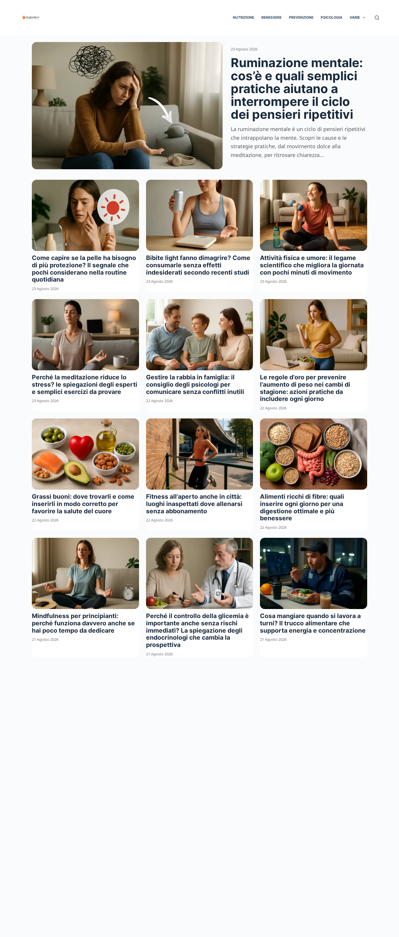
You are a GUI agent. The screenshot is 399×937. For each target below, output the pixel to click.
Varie (355, 17)
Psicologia (331, 17)
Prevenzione (301, 17)
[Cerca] (377, 17)
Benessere (271, 17)
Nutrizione (243, 17)
